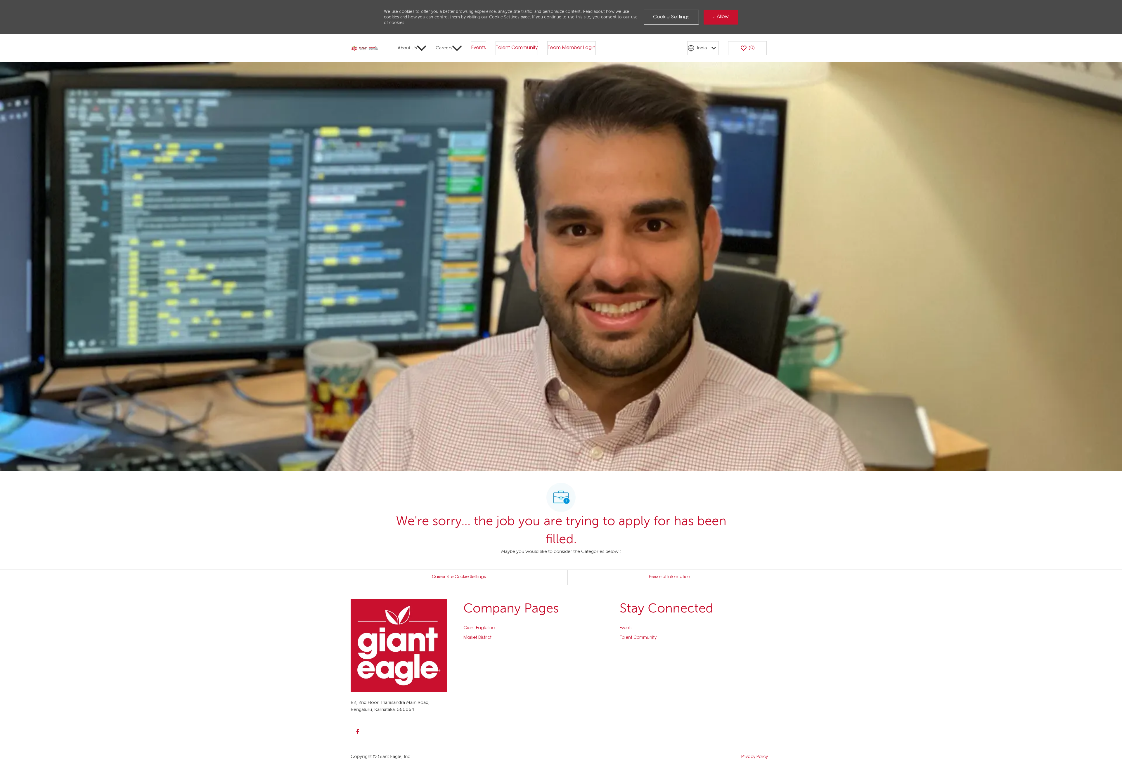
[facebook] (358, 732)
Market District (477, 638)
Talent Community (517, 48)
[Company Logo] (365, 48)
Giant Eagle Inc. (479, 628)
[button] (671, 17)
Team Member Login (571, 48)
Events (478, 48)
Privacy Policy (754, 757)
